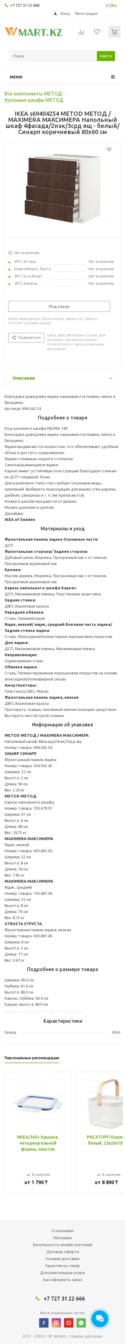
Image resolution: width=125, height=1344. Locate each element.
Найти (106, 56)
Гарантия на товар (62, 1265)
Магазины (62, 1237)
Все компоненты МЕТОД (33, 93)
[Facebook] (44, 1323)
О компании (62, 1231)
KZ (108, 5)
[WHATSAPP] (81, 1323)
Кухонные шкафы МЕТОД (34, 100)
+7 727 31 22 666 (24, 5)
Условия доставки (62, 1258)
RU (114, 5)
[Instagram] (56, 1323)
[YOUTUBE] (68, 1323)
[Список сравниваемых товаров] (81, 34)
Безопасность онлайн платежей (62, 1244)
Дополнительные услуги (62, 1272)
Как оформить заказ (62, 1279)
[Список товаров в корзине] (115, 36)
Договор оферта (62, 1251)
